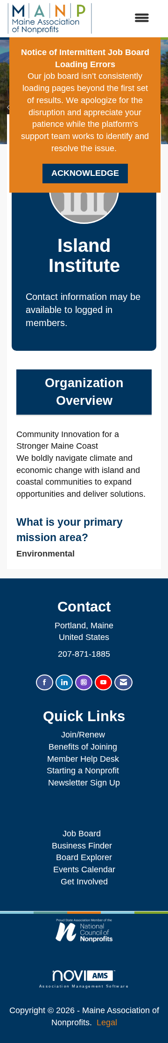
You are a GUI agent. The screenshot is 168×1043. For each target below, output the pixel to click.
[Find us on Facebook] (44, 682)
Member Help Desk (83, 759)
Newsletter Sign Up (84, 782)
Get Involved (84, 881)
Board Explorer (84, 857)
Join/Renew (83, 734)
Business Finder (84, 845)
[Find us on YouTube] (103, 682)
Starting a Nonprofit (83, 770)
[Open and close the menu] (125, 18)
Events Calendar (84, 869)
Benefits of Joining (83, 746)
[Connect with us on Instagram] (83, 682)
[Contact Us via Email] (123, 682)
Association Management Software (84, 986)
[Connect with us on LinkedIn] (64, 682)
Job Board (84, 833)
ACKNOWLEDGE (85, 173)
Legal (107, 1022)
